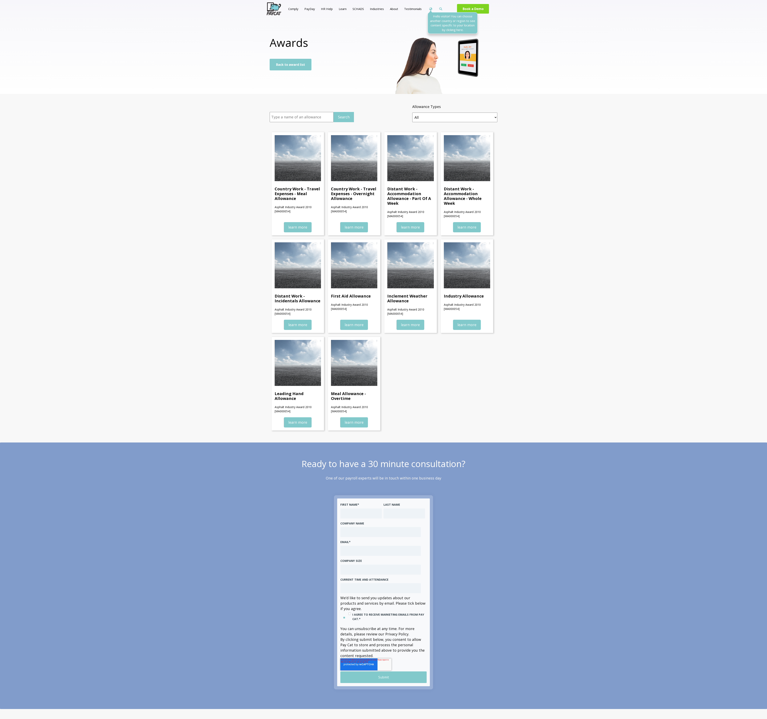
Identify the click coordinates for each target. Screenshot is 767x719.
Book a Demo (473, 9)
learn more (297, 227)
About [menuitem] (394, 9)
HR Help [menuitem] (327, 9)
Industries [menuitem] (377, 9)
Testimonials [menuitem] (413, 9)
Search (344, 117)
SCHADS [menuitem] (358, 9)
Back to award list (290, 64)
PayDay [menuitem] (309, 9)
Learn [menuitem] (343, 9)
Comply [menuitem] (293, 9)
